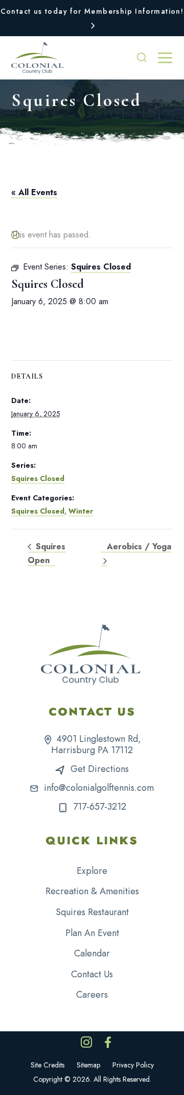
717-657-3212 (99, 806)
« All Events (34, 192)
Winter (80, 511)
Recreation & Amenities (92, 891)
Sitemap (88, 1065)
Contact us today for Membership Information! (92, 11)
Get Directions (100, 769)
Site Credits (47, 1065)
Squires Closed (37, 478)
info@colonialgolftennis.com (99, 787)
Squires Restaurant (92, 912)
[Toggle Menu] (165, 58)
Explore (92, 870)
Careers (92, 994)
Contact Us (92, 974)
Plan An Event (92, 933)
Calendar (92, 953)
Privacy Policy (133, 1065)
